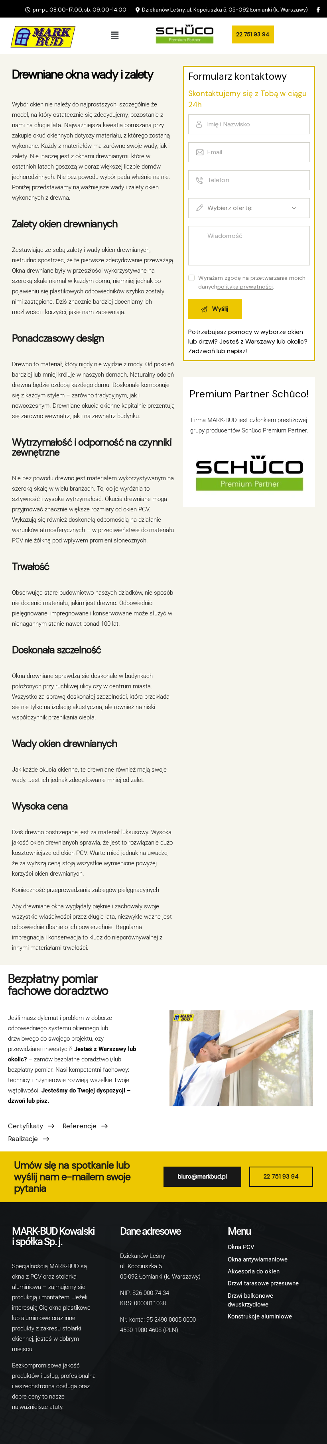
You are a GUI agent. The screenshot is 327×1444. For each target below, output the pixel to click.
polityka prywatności (245, 287)
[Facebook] (317, 10)
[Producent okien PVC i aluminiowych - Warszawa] (41, 36)
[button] (114, 35)
